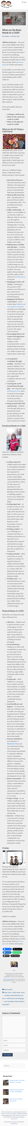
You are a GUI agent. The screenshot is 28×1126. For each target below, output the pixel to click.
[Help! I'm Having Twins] (6, 4)
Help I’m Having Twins (8, 979)
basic (9, 992)
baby (5, 992)
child (14, 992)
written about (20, 277)
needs (18, 992)
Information (8, 989)
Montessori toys (14, 391)
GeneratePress (14, 1123)
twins (23, 992)
